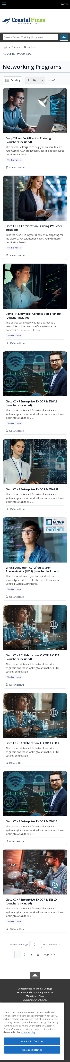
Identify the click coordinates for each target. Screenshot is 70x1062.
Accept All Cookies (32, 1041)
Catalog (15, 80)
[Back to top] (35, 991)
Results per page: (19, 944)
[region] (32, 1031)
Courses (16, 47)
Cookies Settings (32, 1049)
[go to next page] (31, 954)
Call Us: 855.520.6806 (17, 54)
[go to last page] (38, 954)
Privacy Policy (28, 1032)
